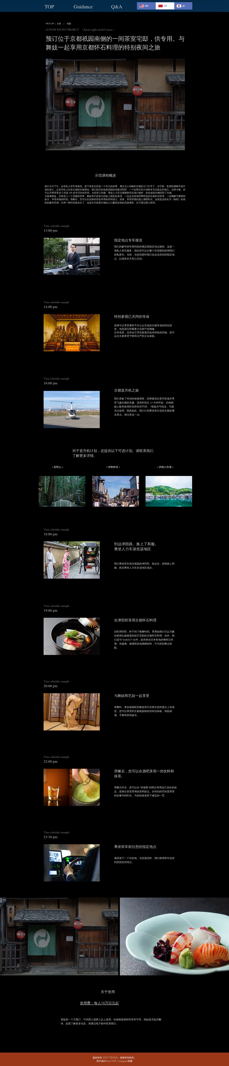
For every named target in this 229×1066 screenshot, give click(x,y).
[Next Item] (223, 936)
